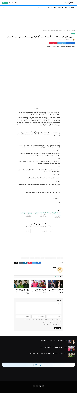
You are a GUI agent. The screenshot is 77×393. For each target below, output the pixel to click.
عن (35, 257)
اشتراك (27, 231)
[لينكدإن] (72, 92)
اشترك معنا (5, 2)
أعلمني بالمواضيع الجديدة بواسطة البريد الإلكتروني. (51, 324)
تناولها (39, 257)
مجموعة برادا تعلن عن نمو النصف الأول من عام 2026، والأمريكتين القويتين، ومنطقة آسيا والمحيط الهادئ (22, 291)
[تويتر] (72, 89)
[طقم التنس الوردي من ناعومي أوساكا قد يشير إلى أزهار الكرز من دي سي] (38, 284)
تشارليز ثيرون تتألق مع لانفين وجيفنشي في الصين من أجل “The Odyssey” (56, 291)
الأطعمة (58, 257)
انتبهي (46, 257)
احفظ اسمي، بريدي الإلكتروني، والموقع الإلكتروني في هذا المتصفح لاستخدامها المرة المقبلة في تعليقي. (41, 319)
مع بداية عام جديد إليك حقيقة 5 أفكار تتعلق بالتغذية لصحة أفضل (26, 213)
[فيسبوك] (72, 86)
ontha (69, 39)
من (30, 257)
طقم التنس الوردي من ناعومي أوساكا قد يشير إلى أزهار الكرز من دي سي (39, 291)
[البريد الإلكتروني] (72, 98)
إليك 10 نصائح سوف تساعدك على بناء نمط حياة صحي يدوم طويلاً (40, 213)
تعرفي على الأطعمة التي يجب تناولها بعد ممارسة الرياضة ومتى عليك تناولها (53, 214)
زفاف (48, 7)
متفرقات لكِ (71, 7)
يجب (22, 257)
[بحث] (4, 7)
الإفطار (54, 257)
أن (61, 257)
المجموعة (50, 257)
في (33, 257)
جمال (66, 7)
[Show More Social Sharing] (47, 43)
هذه (28, 257)
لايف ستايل (60, 7)
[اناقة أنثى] (69, 2)
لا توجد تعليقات (64, 39)
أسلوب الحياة (53, 7)
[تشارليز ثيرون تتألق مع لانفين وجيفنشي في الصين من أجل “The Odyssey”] (55, 284)
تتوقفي (42, 257)
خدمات (43, 7)
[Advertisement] (38, 19)
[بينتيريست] (72, 95)
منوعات (38, 7)
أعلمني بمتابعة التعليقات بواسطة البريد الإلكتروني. (51, 322)
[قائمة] (2, 7)
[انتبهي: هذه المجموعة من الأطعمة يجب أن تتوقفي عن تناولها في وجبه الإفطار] (38, 63)
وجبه (25, 257)
